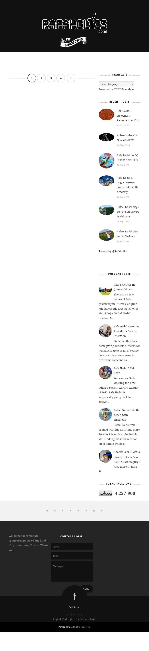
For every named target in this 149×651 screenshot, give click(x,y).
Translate (128, 89)
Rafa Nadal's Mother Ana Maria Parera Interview (126, 331)
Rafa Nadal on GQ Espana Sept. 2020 (127, 157)
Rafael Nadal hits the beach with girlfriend (127, 414)
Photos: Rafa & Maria (127, 452)
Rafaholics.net (74, 614)
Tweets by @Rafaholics (113, 251)
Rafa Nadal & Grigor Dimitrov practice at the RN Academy (127, 185)
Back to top (74, 607)
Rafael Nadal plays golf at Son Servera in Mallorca (128, 211)
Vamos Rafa (64, 626)
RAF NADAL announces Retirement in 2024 (128, 115)
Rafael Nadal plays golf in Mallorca (128, 234)
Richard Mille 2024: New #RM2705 (128, 138)
